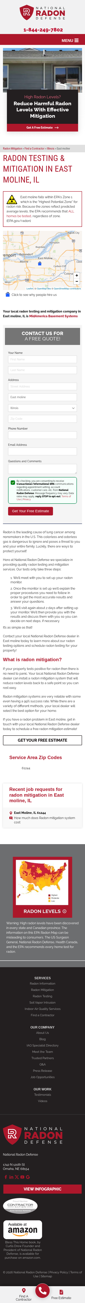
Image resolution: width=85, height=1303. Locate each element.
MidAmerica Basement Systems (53, 316)
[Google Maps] (28, 1177)
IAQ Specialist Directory (43, 1045)
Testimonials (42, 1095)
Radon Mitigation (42, 990)
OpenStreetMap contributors (67, 288)
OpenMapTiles (44, 288)
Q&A (43, 1064)
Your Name (15, 352)
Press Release (42, 1071)
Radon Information (42, 983)
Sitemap (46, 1276)
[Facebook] (5, 1177)
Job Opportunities (42, 1077)
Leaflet (29, 288)
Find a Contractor (42, 1015)
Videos (42, 1101)
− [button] (77, 281)
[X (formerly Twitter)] (16, 1177)
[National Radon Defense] (42, 1290)
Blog (42, 1039)
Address (13, 380)
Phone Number (18, 428)
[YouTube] (22, 1177)
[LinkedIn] (11, 1177)
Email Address (17, 444)
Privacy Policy (58, 1272)
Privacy (27, 499)
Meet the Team (42, 1052)
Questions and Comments (25, 461)
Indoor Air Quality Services (42, 1009)
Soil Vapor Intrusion (42, 1002)
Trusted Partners (42, 1058)
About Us (42, 1033)
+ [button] (77, 275)
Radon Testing (42, 996)
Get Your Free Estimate (42, 740)
